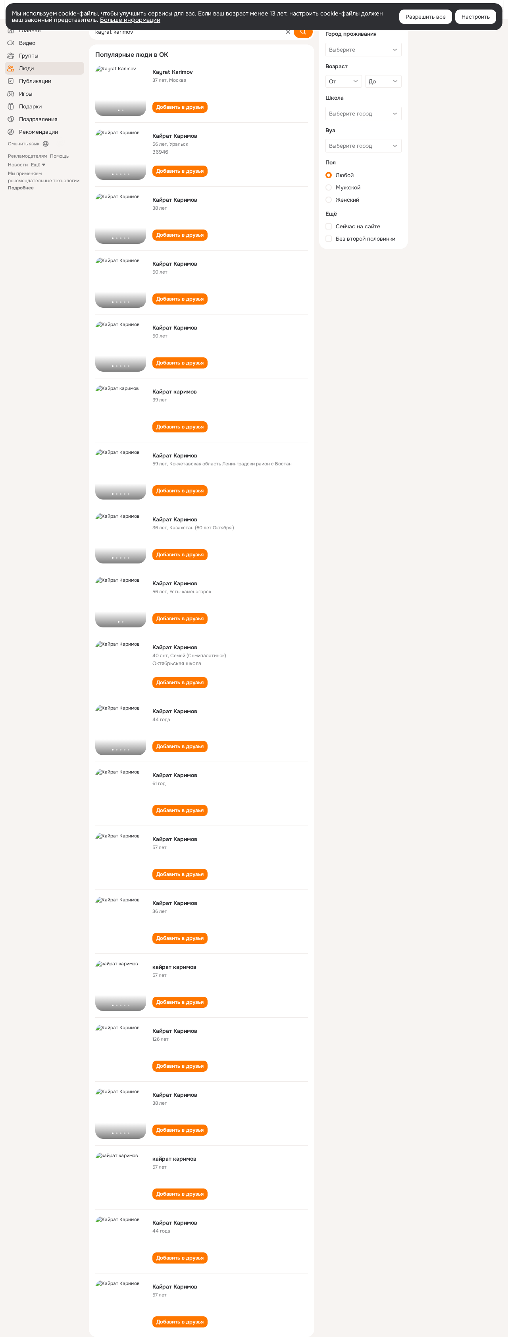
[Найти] (303, 31)
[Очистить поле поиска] (288, 32)
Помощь (59, 156)
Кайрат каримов (174, 391)
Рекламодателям (27, 156)
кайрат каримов (174, 966)
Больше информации (130, 20)
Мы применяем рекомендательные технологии (43, 180)
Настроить (476, 16)
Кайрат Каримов (174, 135)
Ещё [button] (35, 165)
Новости (18, 165)
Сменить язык (23, 144)
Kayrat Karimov (172, 71)
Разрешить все (426, 16)
